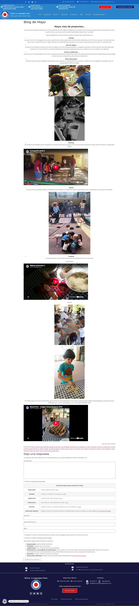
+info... (57, 490)
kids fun (86, 449)
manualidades (106, 449)
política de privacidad (38, 481)
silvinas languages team (51, 451)
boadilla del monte (109, 447)
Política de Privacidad (45, 538)
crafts (41, 449)
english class (64, 449)
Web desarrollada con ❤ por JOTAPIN (106, 603)
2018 (32, 447)
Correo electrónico (30, 522)
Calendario (64, 14)
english (46, 449)
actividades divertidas (69, 447)
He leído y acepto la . (38, 538)
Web (25, 528)
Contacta (88, 14)
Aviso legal (54, 599)
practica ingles (28, 451)
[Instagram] (35, 2)
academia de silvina (55, 447)
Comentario (28, 461)
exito (70, 449)
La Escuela (73, 14)
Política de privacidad (81, 599)
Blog (81, 14)
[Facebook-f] (25, 2)
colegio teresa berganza (31, 449)
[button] (4, 601)
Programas (47, 14)
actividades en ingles (83, 447)
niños (113, 449)
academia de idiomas (41, 447)
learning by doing (95, 449)
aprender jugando (96, 447)
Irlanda (55, 14)
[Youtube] (32, 2)
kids (82, 449)
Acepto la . (35, 481)
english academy (54, 449)
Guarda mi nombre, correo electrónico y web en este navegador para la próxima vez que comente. (56, 535)
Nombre (27, 515)
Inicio (39, 14)
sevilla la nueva (38, 451)
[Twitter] (29, 2)
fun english (76, 449)
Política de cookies (66, 599)
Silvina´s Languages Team (20, 13)
